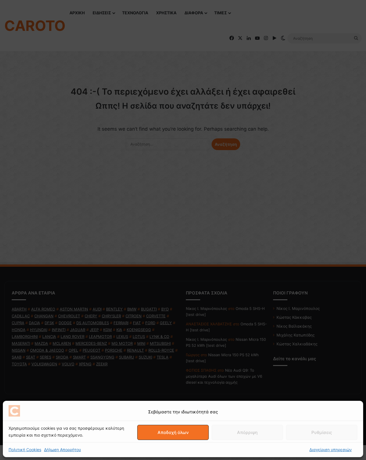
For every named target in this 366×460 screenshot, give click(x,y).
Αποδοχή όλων (173, 432)
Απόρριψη (247, 432)
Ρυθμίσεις (321, 432)
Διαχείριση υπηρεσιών (330, 449)
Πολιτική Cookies (25, 449)
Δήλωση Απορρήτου (62, 449)
